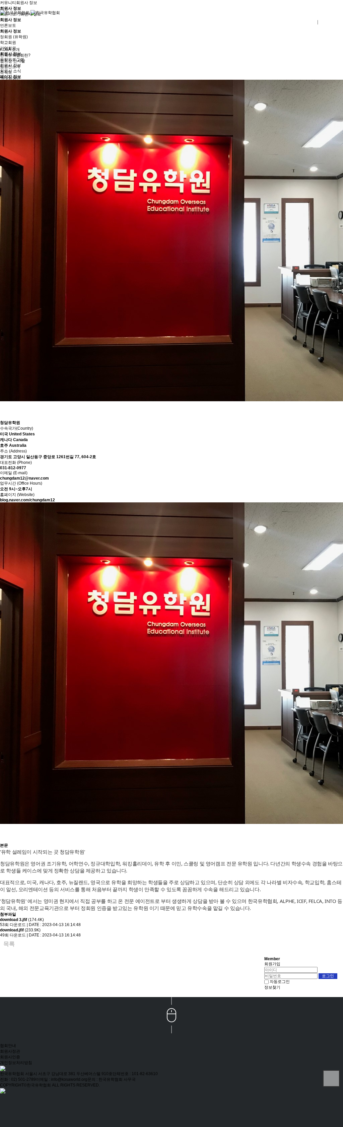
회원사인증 (10, 1057)
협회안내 (8, 1045)
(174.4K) (22, 919)
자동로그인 (280, 981)
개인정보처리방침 (16, 1062)
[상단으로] (331, 1078)
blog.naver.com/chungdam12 (27, 500)
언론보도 (8, 25)
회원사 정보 (26, 2)
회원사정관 (10, 1051)
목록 (9, 944)
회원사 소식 (10, 71)
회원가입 (272, 964)
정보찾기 (272, 987)
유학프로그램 (12, 59)
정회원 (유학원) (14, 36)
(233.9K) (20, 930)
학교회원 (8, 42)
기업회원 (8, 48)
